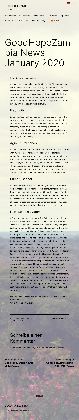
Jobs (27, 20)
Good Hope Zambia (16, 6)
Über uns (54, 16)
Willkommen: (10, 16)
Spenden (65, 16)
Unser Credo (38, 16)
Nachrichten (24, 16)
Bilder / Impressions (14, 20)
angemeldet (24, 348)
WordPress (27, 411)
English (45, 20)
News (67, 318)
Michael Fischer (19, 321)
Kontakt (35, 20)
